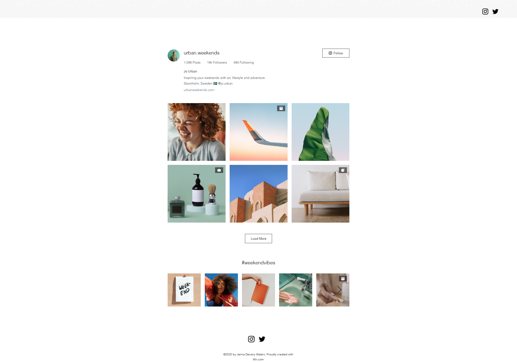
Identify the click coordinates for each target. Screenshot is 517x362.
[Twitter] (495, 11)
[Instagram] (485, 11)
